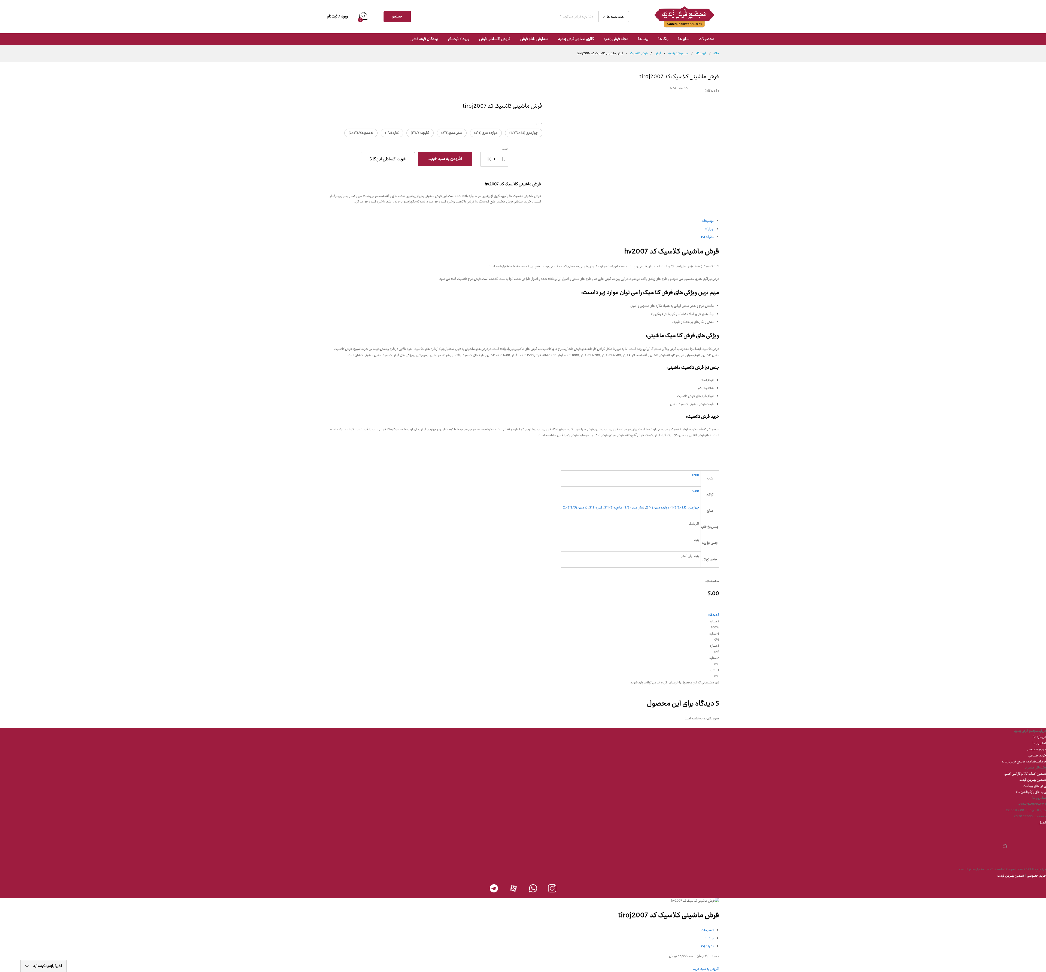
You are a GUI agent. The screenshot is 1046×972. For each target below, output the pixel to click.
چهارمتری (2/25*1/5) (684, 508)
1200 (695, 475)
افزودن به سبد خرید (445, 159)
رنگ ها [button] (663, 39)
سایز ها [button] (683, 39)
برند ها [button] (643, 39)
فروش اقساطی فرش (494, 39)
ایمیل (1042, 823)
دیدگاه (712, 91)
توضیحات (707, 221)
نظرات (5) (707, 237)
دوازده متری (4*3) (657, 508)
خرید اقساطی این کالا (388, 159)
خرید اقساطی (1037, 756)
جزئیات (709, 229)
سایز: (539, 123)
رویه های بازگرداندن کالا (1031, 792)
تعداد (505, 149)
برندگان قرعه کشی (424, 39)
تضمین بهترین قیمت (1032, 780)
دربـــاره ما (1039, 737)
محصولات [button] (706, 39)
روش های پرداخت (1034, 786)
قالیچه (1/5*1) (613, 508)
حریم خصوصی (1036, 749)
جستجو (397, 17)
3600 (695, 491)
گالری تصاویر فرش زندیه (576, 39)
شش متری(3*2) (634, 508)
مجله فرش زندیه (616, 39)
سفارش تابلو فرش (534, 39)
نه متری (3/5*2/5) (575, 508)
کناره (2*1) (595, 508)
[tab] (520, 221)
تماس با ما (1039, 743)
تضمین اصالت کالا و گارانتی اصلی (1025, 774)
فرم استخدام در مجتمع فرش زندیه (1024, 762)
